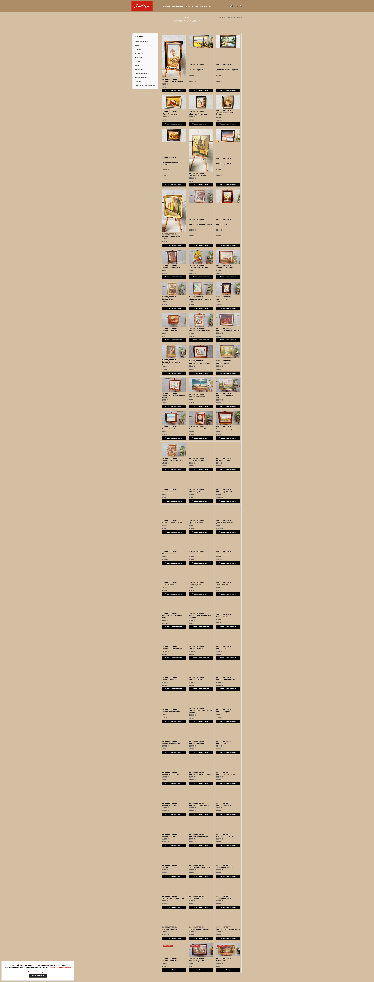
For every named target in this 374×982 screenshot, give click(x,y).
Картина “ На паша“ (196, 648)
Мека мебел (139, 53)
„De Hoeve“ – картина (224, 267)
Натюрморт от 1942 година (199, 867)
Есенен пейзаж (222, 585)
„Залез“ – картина (196, 70)
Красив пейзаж (222, 960)
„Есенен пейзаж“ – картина (172, 81)
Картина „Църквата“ (224, 805)
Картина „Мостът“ (223, 743)
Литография (166, 867)
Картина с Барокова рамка (172, 523)
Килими (137, 45)
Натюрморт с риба (196, 898)
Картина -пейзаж (222, 617)
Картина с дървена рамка (226, 429)
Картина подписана (196, 961)
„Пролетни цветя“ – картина (200, 299)
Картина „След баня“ (170, 805)
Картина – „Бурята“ (223, 164)
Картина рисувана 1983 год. (199, 429)
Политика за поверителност (60, 967)
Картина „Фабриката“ (197, 397)
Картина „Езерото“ (223, 711)
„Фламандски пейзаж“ (224, 523)
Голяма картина (168, 585)
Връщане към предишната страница (231, 17)
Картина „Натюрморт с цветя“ (200, 224)
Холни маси (139, 69)
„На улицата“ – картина (198, 114)
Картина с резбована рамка (172, 460)
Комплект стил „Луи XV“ (225, 836)
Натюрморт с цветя (223, 898)
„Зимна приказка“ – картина (227, 70)
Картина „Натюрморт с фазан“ (228, 330)
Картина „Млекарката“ (197, 743)
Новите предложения (142, 41)
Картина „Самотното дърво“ (200, 774)
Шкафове (138, 49)
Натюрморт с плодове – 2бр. (173, 898)
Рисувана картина (223, 460)
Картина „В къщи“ (196, 679)
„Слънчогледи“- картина (198, 267)
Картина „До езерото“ (224, 492)
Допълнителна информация (37, 972)
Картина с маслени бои (171, 267)
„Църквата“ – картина (197, 175)
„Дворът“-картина (196, 523)
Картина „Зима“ (222, 299)
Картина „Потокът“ (223, 363)
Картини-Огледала (141, 77)
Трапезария (138, 57)
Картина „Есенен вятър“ (171, 743)
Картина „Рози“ (222, 224)
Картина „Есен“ (168, 299)
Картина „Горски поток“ (171, 711)
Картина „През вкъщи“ (171, 774)
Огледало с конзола (169, 929)
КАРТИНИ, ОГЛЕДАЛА (169, 79)
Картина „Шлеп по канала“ (199, 805)
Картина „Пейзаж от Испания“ (200, 363)
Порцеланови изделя (142, 73)
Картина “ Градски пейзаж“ (172, 648)
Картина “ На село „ (169, 679)
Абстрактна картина (169, 554)
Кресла (137, 65)
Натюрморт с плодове (224, 867)
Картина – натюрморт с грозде (228, 929)
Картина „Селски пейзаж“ (226, 774)
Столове (137, 61)
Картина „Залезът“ (169, 961)
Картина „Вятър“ (222, 648)
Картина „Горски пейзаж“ (226, 679)
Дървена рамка (195, 585)
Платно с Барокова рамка (199, 929)
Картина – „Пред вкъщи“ (171, 236)
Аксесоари (138, 81)
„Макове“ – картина (169, 114)
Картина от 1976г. (168, 836)
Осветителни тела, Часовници (145, 85)
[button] (210, 6)
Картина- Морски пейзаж (198, 836)
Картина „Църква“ (196, 492)
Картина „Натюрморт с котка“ (200, 331)
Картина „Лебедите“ (170, 331)
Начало (186, 18)
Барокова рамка (195, 554)
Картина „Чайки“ (168, 429)
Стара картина (167, 492)
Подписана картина (196, 460)
